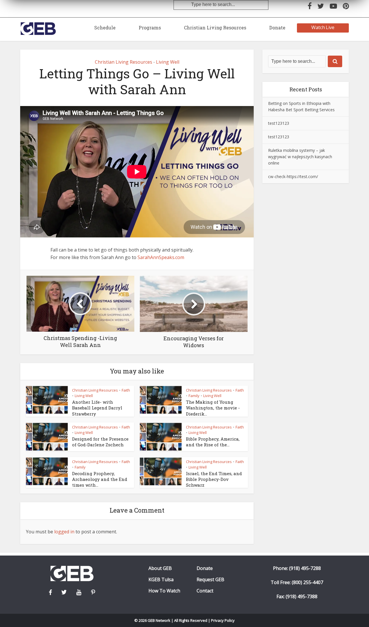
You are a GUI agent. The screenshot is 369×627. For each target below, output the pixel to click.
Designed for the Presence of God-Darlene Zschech (100, 441)
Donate (277, 27)
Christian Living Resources (215, 27)
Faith (126, 390)
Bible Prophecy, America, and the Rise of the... (213, 441)
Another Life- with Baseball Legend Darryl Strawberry (97, 408)
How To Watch (164, 591)
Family (194, 395)
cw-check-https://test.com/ (293, 176)
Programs (150, 27)
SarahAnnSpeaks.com (161, 257)
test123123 (278, 123)
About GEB (160, 568)
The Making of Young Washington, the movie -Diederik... (213, 408)
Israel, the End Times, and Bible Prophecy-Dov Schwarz (214, 479)
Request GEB (210, 579)
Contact (205, 591)
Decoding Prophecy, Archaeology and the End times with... (99, 479)
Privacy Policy (223, 620)
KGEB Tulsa (161, 579)
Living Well (167, 62)
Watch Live (323, 27)
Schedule (105, 27)
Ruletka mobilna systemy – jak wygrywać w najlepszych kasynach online (300, 157)
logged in (64, 531)
